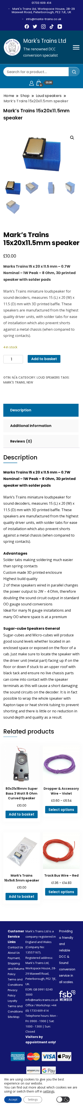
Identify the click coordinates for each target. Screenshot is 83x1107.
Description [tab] (20, 410)
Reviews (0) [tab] (21, 441)
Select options (61, 809)
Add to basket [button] (21, 814)
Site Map (13, 1017)
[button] (72, 138)
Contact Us (15, 947)
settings (48, 1091)
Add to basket (44, 358)
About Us (14, 953)
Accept (13, 1099)
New (30, 382)
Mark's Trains (14, 382)
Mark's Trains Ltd (44, 41)
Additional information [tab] (30, 425)
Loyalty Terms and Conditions (15, 1006)
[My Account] (31, 82)
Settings (33, 1099)
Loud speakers (48, 377)
